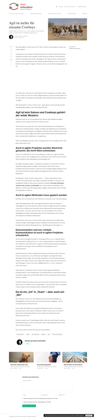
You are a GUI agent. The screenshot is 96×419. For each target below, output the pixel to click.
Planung (43, 334)
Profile (27, 343)
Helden (28, 334)
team (49, 334)
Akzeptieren (89, 415)
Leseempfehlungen (81, 6)
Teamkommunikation (57, 334)
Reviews (84, 13)
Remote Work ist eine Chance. (73, 364)
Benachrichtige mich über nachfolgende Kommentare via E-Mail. (41, 398)
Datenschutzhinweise (74, 48)
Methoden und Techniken (16, 13)
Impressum (72, 46)
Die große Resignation (44, 364)
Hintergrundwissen (36, 13)
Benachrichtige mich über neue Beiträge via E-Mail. (37, 402)
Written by (20, 36)
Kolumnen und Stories (54, 13)
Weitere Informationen (80, 415)
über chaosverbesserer (70, 6)
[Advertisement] (41, 80)
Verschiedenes (72, 13)
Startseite (60, 6)
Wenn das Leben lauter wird (19, 364)
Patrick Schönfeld (14, 366)
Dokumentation (20, 334)
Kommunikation (35, 334)
